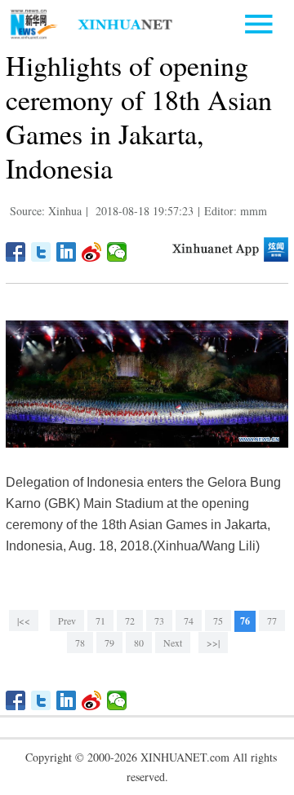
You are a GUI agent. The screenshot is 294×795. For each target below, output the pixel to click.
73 (159, 620)
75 (218, 620)
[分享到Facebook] (16, 252)
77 (272, 620)
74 (189, 620)
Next (172, 642)
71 (100, 620)
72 (130, 620)
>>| (213, 642)
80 (139, 642)
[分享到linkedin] (66, 252)
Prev (67, 620)
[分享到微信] (117, 252)
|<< (23, 620)
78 (80, 642)
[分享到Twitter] (41, 252)
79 (109, 642)
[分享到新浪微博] (92, 252)
